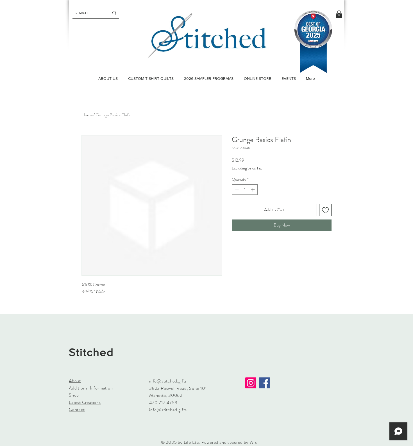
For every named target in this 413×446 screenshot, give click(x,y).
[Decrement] (236, 189)
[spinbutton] (245, 189)
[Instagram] (250, 382)
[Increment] (253, 189)
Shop (74, 395)
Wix (253, 442)
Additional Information (91, 388)
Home (86, 115)
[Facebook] (264, 382)
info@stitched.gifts (168, 381)
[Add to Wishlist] (325, 210)
